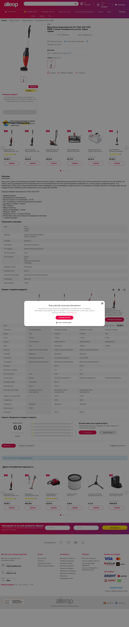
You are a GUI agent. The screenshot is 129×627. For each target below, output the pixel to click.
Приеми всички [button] (64, 317)
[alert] (64, 313)
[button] (64, 323)
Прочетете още (72, 313)
